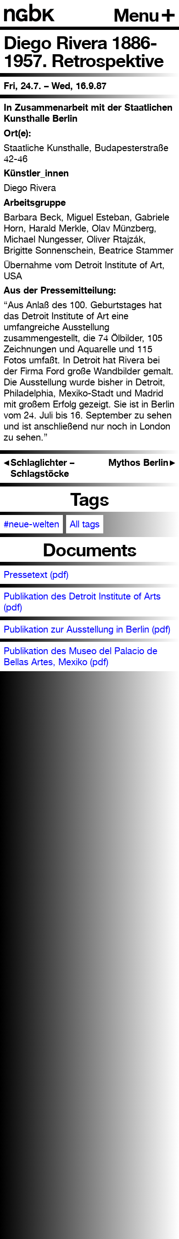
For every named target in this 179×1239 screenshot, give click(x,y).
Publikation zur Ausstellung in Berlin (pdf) (87, 629)
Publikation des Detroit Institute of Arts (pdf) (82, 602)
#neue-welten (31, 524)
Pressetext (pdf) (36, 574)
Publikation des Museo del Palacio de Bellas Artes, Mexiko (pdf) (80, 656)
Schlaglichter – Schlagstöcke (39, 468)
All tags (85, 524)
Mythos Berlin (141, 462)
